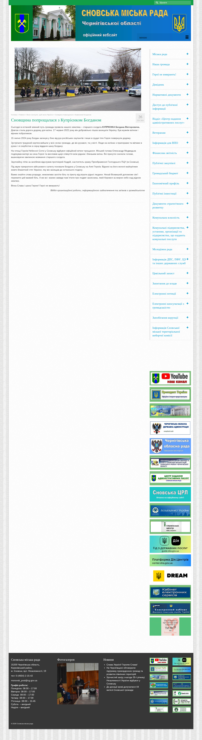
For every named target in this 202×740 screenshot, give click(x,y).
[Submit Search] (156, 3)
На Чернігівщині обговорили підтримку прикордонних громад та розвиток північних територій (125, 671)
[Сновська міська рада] (101, 23)
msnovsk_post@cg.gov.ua (24, 680)
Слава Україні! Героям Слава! (122, 664)
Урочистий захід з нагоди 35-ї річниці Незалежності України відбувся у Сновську (126, 680)
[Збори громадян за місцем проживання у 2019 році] (78, 684)
